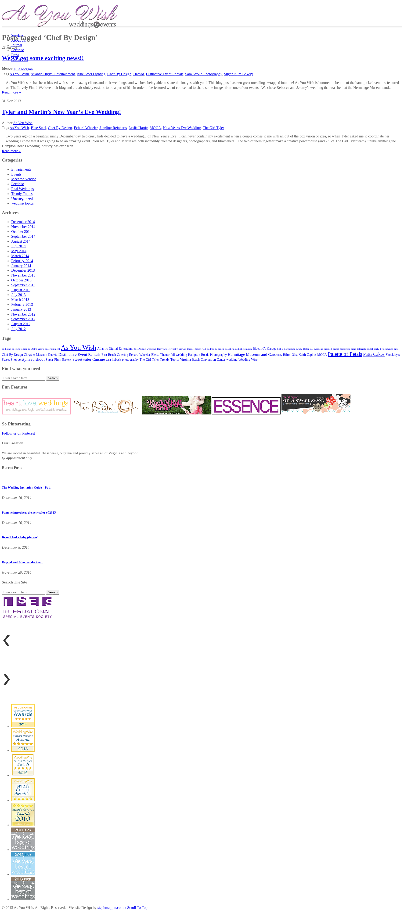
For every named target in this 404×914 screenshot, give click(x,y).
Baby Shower (164, 349)
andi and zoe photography (16, 349)
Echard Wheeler (85, 128)
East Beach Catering (114, 354)
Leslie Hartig (138, 128)
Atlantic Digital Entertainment (53, 74)
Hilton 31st (290, 354)
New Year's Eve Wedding (182, 128)
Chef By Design (119, 74)
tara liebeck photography (122, 359)
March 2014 (20, 256)
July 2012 (18, 329)
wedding (232, 359)
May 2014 (18, 251)
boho (280, 349)
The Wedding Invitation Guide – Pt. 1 (26, 487)
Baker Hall (200, 349)
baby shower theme (183, 349)
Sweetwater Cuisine (88, 359)
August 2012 (20, 324)
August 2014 (20, 241)
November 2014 (23, 227)
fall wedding (178, 354)
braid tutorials (358, 349)
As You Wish (19, 74)
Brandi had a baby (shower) (20, 537)
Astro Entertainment (49, 349)
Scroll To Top (136, 908)
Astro (34, 349)
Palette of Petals (345, 354)
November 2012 (23, 314)
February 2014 (22, 261)
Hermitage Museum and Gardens (255, 354)
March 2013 (20, 300)
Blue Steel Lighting (91, 74)
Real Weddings (22, 189)
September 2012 (23, 319)
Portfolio (17, 50)
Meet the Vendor (23, 179)
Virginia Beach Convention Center (202, 359)
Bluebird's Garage (264, 348)
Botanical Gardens (313, 349)
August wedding (147, 349)
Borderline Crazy (293, 349)
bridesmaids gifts (389, 349)
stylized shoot (33, 359)
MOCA (155, 128)
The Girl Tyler (213, 128)
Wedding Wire (247, 359)
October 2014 (21, 232)
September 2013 (23, 285)
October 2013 (21, 280)
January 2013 (21, 309)
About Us (18, 40)
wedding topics (22, 203)
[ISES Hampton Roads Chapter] (27, 620)
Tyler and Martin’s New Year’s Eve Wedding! (61, 111)
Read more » (11, 92)
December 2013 (23, 270)
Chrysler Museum (35, 354)
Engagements (21, 169)
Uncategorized (22, 199)
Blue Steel (38, 128)
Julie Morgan (23, 69)
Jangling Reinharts (113, 128)
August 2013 (20, 290)
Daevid (138, 74)
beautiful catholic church (238, 349)
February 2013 (22, 304)
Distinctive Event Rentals (164, 74)
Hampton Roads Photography (207, 354)
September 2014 (23, 236)
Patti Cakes (374, 354)
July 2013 (18, 295)
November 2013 (23, 275)
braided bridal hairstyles (337, 349)
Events (16, 174)
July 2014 (18, 246)
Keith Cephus (307, 354)
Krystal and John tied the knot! (22, 562)
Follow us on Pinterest (18, 433)
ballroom (212, 349)
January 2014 (21, 266)
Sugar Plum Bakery (238, 74)
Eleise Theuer (160, 354)
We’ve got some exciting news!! (43, 58)
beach (221, 349)
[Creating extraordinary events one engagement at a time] (60, 25)
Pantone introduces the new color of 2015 (29, 512)
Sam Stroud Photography (203, 74)
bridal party (373, 349)
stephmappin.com (110, 908)
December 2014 (23, 222)
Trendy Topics (21, 194)
